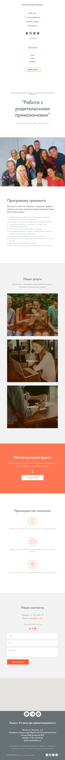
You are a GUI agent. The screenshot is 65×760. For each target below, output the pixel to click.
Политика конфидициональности (26, 754)
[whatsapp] (30, 33)
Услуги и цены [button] (32, 21)
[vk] (34, 33)
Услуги (33, 58)
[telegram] (27, 33)
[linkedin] (30, 628)
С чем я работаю (32, 17)
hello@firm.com (35, 618)
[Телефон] (38, 33)
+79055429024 (33, 38)
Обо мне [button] (32, 13)
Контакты (32, 25)
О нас (32, 55)
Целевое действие (18, 662)
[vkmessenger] (38, 714)
